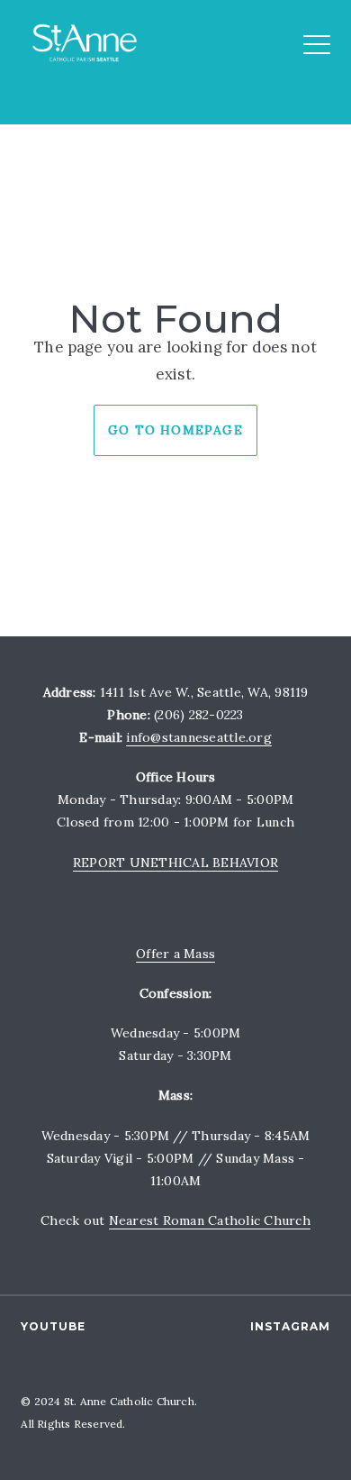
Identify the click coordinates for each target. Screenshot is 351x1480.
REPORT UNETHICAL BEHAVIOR (175, 862)
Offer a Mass (175, 954)
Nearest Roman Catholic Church (209, 1220)
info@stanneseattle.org (199, 737)
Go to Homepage (175, 430)
